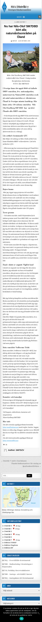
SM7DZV (14, 41)
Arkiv (17, 22)
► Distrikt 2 (7, 531)
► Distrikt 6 (7, 537)
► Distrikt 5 (11, 534)
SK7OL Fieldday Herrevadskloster (16, 570)
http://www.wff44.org (10, 440)
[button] (19, 17)
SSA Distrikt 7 (19, 6)
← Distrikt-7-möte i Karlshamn (14, 461)
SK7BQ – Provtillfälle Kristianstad (16, 560)
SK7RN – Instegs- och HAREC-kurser (17, 574)
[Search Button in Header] (39, 16)
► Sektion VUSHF (9, 542)
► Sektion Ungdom (10, 545)
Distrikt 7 (23, 22)
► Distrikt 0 (11, 526)
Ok (22, 619)
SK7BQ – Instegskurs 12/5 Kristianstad (17, 578)
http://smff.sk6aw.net (11, 427)
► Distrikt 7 (11, 540)
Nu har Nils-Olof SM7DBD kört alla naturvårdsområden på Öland (21, 32)
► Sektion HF (7, 548)
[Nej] (39, 614)
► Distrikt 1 (10, 529)
